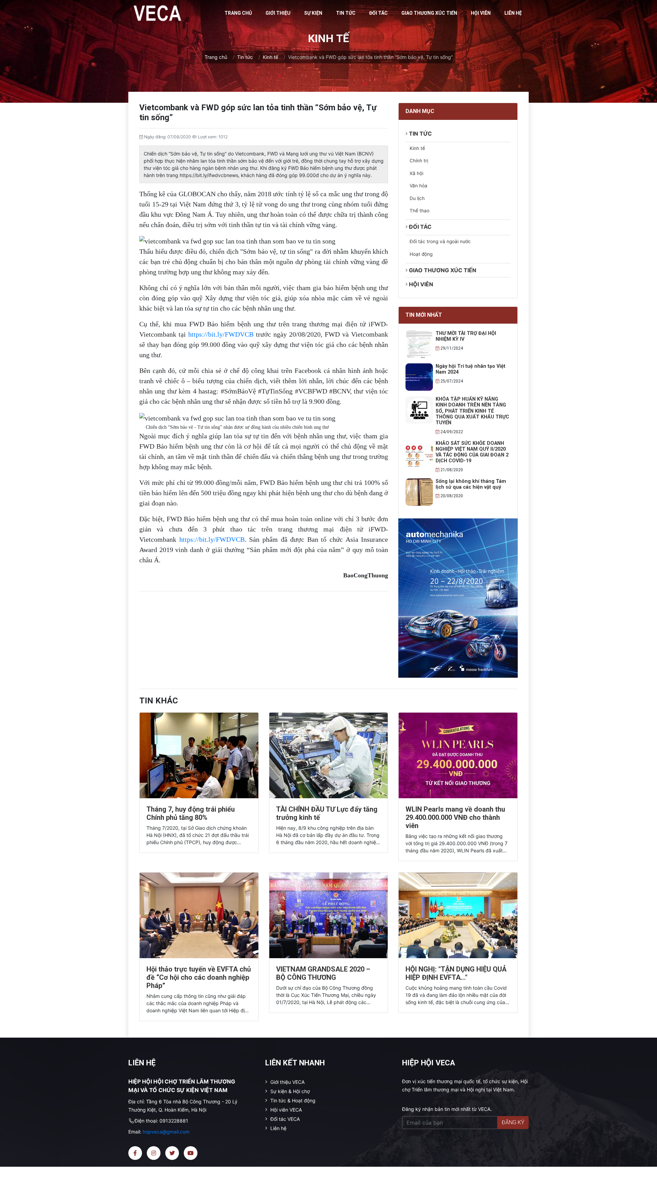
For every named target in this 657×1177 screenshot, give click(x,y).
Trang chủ (238, 13)
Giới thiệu (278, 13)
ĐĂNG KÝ (513, 1122)
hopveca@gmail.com (166, 1132)
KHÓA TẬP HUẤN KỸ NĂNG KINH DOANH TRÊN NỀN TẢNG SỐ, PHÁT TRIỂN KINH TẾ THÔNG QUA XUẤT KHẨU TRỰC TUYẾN (472, 411)
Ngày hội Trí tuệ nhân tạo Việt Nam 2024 (470, 369)
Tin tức (346, 13)
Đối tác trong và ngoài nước (440, 241)
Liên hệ (513, 13)
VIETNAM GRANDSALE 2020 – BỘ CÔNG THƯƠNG (323, 973)
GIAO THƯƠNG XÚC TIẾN (429, 13)
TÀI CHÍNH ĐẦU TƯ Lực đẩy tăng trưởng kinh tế (326, 813)
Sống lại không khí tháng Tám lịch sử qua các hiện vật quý (471, 484)
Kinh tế (270, 57)
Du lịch (417, 198)
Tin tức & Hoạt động (292, 1100)
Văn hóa (418, 185)
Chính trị (419, 160)
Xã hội (416, 173)
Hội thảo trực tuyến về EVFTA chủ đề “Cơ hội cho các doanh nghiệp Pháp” (198, 977)
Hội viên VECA (285, 1110)
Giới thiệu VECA (287, 1082)
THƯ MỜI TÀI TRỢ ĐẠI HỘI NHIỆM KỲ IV (466, 336)
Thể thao (419, 210)
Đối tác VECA (284, 1119)
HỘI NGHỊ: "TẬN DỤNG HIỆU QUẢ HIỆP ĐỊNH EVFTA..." (455, 973)
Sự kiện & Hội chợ (289, 1091)
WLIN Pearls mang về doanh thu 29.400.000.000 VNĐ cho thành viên (455, 817)
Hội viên (481, 13)
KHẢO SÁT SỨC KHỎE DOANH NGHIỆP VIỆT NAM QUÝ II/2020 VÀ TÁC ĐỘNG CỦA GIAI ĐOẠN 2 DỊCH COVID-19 (472, 452)
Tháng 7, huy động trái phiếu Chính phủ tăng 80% (190, 813)
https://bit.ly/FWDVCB (221, 334)
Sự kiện (313, 13)
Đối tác (378, 13)
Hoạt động (421, 254)
